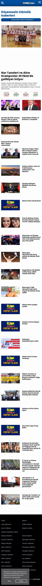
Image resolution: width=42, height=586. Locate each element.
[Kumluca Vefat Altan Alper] (10, 413)
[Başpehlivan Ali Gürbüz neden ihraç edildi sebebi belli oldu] (10, 274)
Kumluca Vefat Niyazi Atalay (30, 323)
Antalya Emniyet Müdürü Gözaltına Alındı (29, 185)
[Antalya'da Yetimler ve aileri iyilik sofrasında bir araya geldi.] (10, 499)
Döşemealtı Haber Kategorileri (22, 20)
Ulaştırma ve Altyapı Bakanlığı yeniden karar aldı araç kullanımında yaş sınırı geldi (31, 238)
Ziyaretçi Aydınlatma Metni (9, 532)
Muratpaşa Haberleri (28, 547)
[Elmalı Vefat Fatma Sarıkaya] (10, 361)
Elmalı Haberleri (27, 536)
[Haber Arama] (2, 3)
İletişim (24, 520)
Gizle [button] (9, 581)
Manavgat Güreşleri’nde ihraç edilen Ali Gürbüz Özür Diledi (31, 255)
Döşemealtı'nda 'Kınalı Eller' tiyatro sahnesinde (10, 143)
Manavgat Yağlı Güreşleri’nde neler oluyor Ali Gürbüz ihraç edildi (31, 289)
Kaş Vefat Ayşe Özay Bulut (30, 426)
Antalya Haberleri (6, 536)
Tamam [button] (21, 581)
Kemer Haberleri (27, 555)
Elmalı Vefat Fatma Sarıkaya (29, 357)
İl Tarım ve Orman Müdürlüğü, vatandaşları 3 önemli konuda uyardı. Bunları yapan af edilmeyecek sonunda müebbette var (31, 466)
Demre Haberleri (6, 566)
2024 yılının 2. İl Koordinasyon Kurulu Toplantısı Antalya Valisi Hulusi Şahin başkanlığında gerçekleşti (30, 482)
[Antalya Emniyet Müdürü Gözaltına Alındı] (10, 188)
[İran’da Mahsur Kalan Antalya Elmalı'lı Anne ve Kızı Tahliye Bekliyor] (10, 222)
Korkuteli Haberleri (7, 539)
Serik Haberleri (5, 551)
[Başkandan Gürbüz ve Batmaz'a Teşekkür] (31, 105)
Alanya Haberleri (6, 543)
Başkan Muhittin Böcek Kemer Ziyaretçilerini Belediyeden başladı (31, 393)
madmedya (36, 579)
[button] (39, 3)
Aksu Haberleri (5, 562)
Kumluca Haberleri (28, 543)
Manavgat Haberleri (28, 539)
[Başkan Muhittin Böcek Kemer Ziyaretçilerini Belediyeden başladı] (10, 395)
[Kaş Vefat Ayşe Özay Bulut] (10, 430)
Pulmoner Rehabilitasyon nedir (30, 340)
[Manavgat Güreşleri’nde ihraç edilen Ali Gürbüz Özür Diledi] (10, 257)
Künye (3, 520)
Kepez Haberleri (6, 547)
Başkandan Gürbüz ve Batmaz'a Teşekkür (30, 118)
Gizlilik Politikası (27, 524)
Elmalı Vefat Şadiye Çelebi (29, 305)
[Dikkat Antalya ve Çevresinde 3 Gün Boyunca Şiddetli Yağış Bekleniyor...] (10, 378)
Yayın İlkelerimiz (6, 524)
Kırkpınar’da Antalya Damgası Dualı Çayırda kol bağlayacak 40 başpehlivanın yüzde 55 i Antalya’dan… (31, 446)
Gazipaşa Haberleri (7, 555)
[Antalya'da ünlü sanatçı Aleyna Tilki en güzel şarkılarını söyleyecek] (10, 105)
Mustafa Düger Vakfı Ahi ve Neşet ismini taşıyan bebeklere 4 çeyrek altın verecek (30, 151)
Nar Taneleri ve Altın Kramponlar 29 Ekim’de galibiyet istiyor (17, 76)
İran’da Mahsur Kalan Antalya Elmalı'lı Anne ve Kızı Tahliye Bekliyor (31, 219)
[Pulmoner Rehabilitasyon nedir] (10, 343)
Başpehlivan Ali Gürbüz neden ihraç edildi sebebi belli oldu (31, 271)
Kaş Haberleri (26, 558)
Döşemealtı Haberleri (29, 562)
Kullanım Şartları (27, 528)
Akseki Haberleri (27, 566)
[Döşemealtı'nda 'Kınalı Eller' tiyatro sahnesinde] (10, 129)
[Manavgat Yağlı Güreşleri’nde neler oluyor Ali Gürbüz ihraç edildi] (10, 291)
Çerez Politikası (6, 528)
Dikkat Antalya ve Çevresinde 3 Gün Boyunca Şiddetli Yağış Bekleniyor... (31, 376)
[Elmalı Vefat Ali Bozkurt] (10, 205)
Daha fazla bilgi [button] (16, 577)
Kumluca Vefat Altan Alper (30, 409)
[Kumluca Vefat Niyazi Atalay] (10, 326)
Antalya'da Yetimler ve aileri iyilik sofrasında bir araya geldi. (31, 496)
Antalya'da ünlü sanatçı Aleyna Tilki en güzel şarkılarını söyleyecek (10, 119)
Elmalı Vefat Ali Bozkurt (31, 201)
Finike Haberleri (6, 558)
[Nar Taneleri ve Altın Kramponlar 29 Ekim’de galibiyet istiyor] (21, 36)
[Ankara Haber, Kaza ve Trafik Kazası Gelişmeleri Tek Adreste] (10, 170)
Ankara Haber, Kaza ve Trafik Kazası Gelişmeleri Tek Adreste (31, 168)
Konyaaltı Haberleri (28, 551)
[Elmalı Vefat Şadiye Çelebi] (10, 309)
